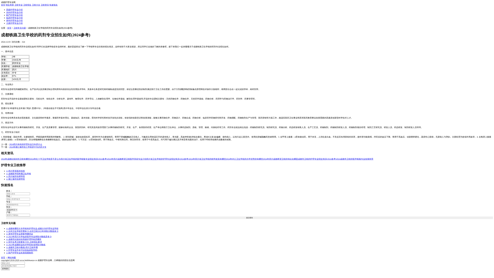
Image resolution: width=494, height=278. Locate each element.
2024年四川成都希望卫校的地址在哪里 (280, 159)
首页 (3, 5)
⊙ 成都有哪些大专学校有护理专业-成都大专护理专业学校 (32, 228)
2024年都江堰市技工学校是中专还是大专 (27, 147)
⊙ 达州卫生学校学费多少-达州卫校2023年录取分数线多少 (32, 231)
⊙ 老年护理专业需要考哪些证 (19, 234)
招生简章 (10, 5)
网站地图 (12, 258)
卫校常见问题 (20, 28)
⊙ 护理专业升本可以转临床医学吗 (21, 250)
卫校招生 (27, 5)
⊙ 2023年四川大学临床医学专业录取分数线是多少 (29, 237)
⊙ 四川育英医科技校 (15, 171)
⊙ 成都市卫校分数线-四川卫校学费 (22, 247)
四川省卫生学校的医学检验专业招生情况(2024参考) (84, 159)
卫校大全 (36, 5)
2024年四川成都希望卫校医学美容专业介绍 (126, 159)
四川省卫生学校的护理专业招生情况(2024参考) (167, 159)
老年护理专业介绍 (14, 20)
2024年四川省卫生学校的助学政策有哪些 (207, 159)
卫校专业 (18, 5)
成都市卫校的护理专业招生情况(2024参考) (317, 159)
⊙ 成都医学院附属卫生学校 (18, 174)
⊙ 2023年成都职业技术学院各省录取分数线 (25, 245)
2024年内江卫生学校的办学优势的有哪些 (244, 159)
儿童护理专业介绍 (14, 23)
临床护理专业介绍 (14, 18)
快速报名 (53, 5)
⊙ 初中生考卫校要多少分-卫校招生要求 (24, 242)
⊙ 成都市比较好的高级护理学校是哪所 (23, 239)
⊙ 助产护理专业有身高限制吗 (19, 253)
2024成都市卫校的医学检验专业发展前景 (354, 159)
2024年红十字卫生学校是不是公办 (45, 159)
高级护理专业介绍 (14, 10)
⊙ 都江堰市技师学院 (15, 179)
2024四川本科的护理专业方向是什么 (25, 144)
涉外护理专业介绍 (14, 12)
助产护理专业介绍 (14, 15)
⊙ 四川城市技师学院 (15, 176)
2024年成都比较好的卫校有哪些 (15, 159)
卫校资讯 (45, 5)
